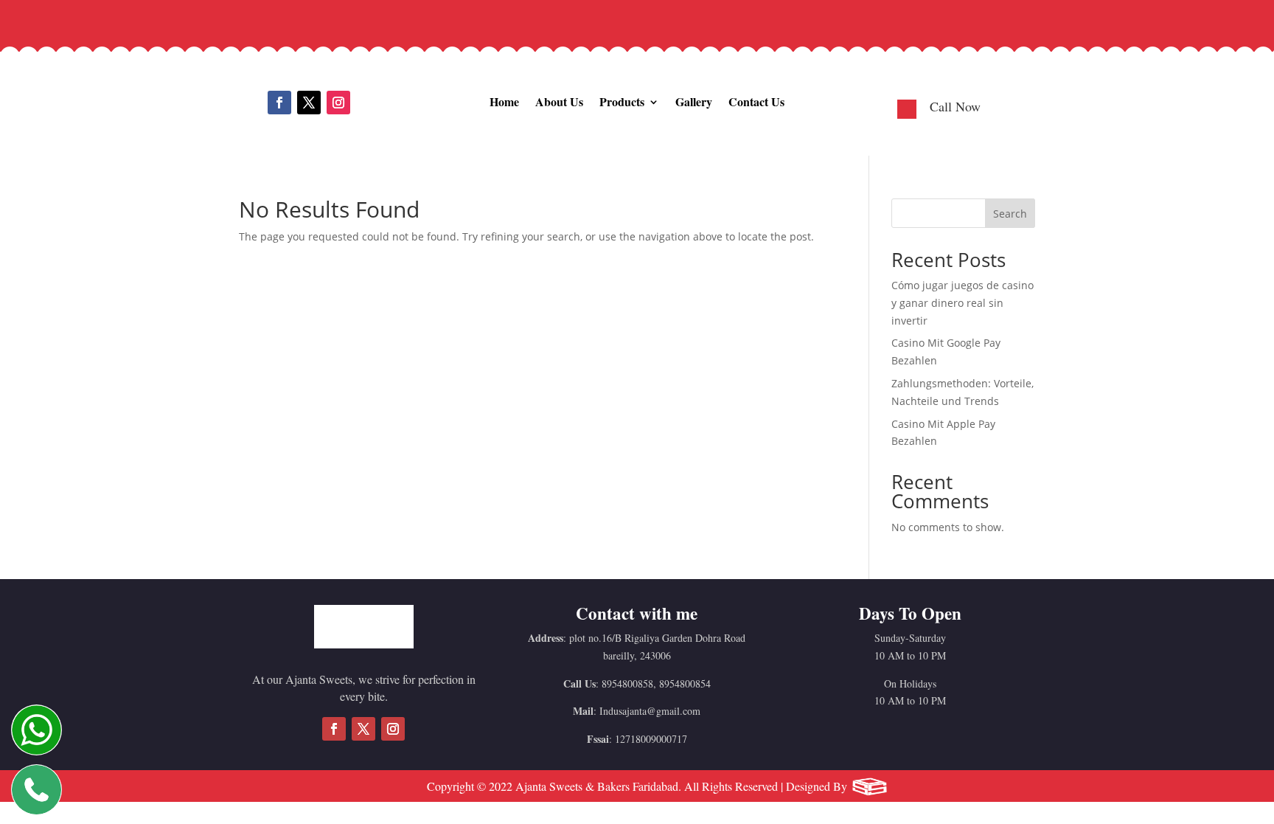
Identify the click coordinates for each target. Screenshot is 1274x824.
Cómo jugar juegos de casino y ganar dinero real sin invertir (962, 303)
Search (1010, 214)
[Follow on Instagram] (338, 102)
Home (504, 101)
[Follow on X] (309, 102)
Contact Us (756, 101)
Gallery (693, 101)
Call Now (955, 106)
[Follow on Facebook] (279, 102)
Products (621, 101)
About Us (559, 101)
